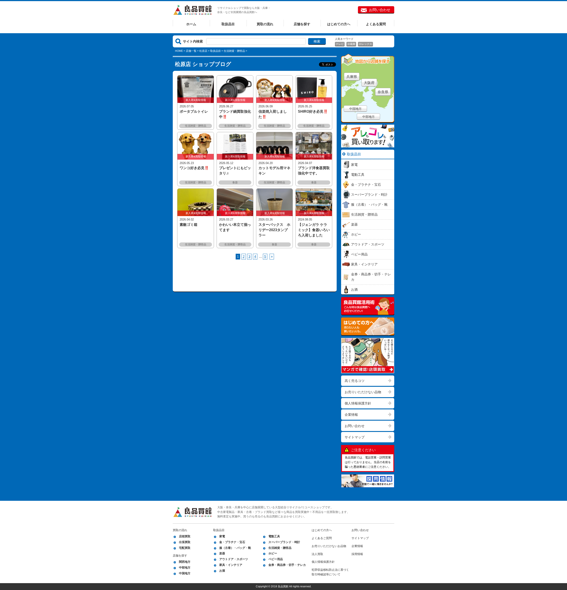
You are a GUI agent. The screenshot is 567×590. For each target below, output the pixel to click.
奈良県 (383, 92)
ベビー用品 (275, 559)
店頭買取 (184, 536)
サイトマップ (355, 437)
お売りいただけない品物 (363, 392)
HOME (179, 50)
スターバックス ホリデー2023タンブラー (274, 230)
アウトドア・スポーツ (233, 559)
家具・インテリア (230, 565)
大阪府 (369, 83)
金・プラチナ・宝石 (232, 542)
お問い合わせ (379, 10)
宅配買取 (184, 547)
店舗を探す (302, 24)
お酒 (222, 570)
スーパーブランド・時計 (284, 542)
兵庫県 (351, 77)
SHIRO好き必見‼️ (313, 111)
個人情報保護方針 (358, 403)
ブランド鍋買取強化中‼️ (235, 114)
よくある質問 (376, 24)
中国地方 (355, 108)
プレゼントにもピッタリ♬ (235, 170)
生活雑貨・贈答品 (279, 547)
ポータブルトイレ (194, 111)
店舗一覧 (191, 50)
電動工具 (274, 536)
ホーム (191, 24)
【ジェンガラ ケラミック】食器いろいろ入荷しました (314, 230)
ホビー (272, 553)
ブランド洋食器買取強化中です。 (314, 170)
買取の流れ (265, 24)
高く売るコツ (355, 381)
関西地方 (184, 561)
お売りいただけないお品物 (329, 546)
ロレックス (365, 44)
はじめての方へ (338, 24)
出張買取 (184, 542)
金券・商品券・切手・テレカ (287, 565)
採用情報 (357, 554)
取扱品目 (228, 24)
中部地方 (368, 116)
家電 (222, 536)
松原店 (203, 50)
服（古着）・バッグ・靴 (235, 547)
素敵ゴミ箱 (188, 224)
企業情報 (351, 414)
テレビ (340, 44)
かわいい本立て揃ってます (235, 227)
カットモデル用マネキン (274, 170)
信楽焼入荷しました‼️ (272, 114)
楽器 (222, 553)
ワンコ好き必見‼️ (194, 168)
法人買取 (317, 554)
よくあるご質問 (322, 538)
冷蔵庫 (351, 44)
